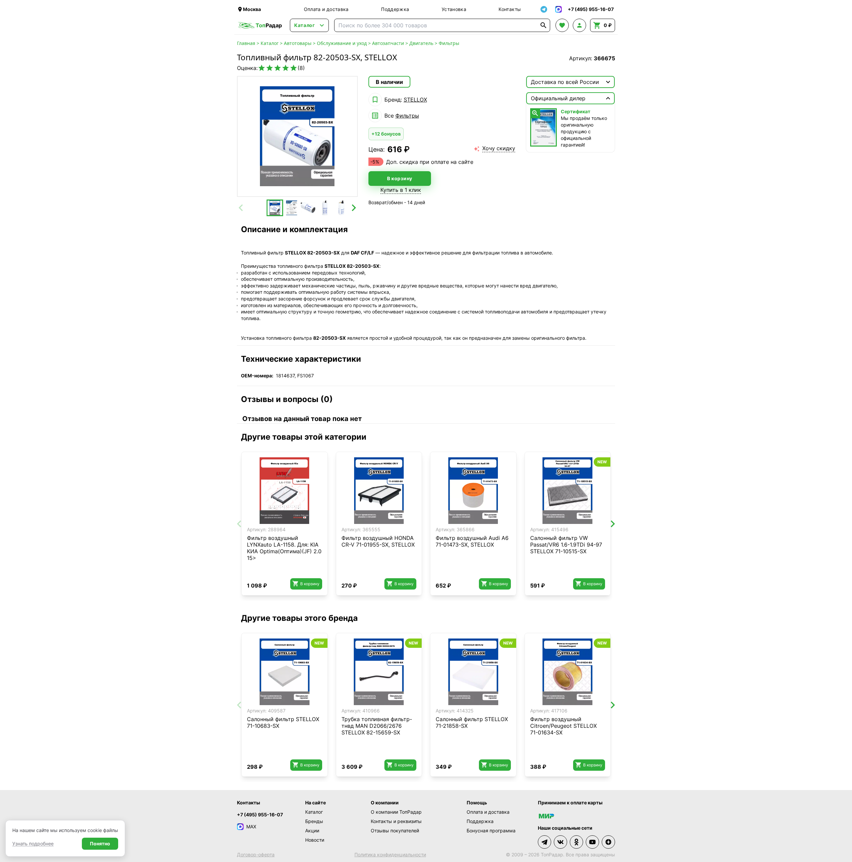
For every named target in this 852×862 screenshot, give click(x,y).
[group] (297, 136)
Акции (312, 830)
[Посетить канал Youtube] (592, 842)
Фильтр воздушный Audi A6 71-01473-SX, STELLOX (472, 541)
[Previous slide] (241, 208)
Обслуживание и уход (342, 43)
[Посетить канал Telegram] (544, 842)
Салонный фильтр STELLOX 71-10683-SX (283, 722)
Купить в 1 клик (400, 190)
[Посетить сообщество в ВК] (560, 842)
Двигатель (421, 43)
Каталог (270, 43)
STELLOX (415, 99)
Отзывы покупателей (395, 830)
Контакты (510, 9)
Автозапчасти (388, 43)
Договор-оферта (256, 854)
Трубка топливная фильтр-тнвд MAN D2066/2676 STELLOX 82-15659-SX (376, 726)
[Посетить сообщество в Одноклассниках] (576, 842)
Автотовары (298, 43)
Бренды (314, 821)
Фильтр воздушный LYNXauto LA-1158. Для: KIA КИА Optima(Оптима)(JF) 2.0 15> (284, 548)
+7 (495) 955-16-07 (260, 814)
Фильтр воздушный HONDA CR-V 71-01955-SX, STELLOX (378, 541)
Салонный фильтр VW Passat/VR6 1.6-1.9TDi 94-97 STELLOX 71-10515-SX (566, 545)
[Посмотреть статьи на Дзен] (608, 842)
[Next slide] (353, 208)
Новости (314, 840)
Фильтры (449, 43)
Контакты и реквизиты (396, 821)
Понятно (100, 843)
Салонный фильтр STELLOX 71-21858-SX (472, 722)
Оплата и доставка (326, 9)
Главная (246, 43)
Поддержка (395, 9)
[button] (275, 208)
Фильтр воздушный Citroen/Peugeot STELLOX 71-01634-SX (563, 726)
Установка (454, 9)
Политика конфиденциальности (390, 854)
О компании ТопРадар (396, 812)
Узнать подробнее (33, 843)
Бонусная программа (491, 830)
